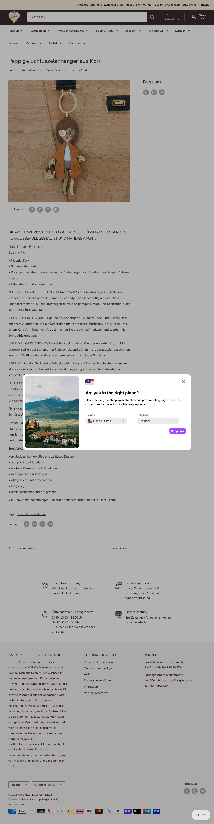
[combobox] (99, 421)
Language (143, 415)
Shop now (177, 431)
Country (90, 415)
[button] (184, 382)
